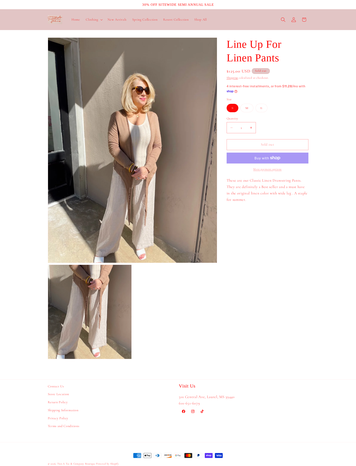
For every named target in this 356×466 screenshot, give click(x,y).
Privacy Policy (58, 418)
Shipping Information (63, 410)
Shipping (232, 77)
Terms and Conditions (63, 426)
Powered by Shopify (107, 463)
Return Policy (58, 402)
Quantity (232, 118)
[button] (93, 20)
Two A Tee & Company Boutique (76, 463)
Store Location (58, 394)
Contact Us (56, 386)
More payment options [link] (267, 169)
